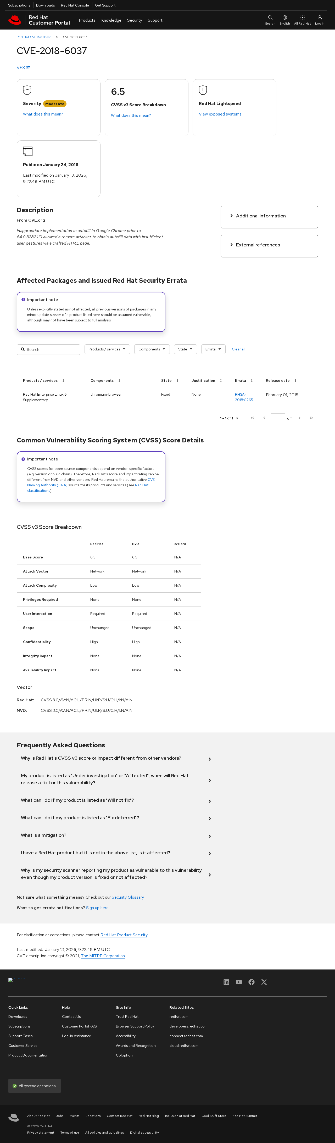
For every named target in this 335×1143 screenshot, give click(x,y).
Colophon (124, 1055)
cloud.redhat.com (184, 1045)
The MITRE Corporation (103, 956)
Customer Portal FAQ (79, 1026)
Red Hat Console (75, 5)
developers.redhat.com (189, 1026)
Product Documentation (28, 1055)
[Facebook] (251, 983)
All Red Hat (302, 23)
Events (74, 1116)
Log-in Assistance (76, 1036)
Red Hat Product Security (123, 935)
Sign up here (97, 907)
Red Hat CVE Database (34, 37)
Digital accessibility (144, 1132)
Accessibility (126, 1036)
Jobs (59, 1116)
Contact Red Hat (119, 1116)
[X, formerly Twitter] (264, 983)
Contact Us (71, 1016)
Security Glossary (128, 897)
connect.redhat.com (186, 1036)
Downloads (45, 5)
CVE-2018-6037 (75, 37)
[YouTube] (239, 983)
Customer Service (22, 1045)
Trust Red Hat (127, 1016)
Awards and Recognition (136, 1045)
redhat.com (179, 1016)
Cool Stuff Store (214, 1116)
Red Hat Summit (244, 1116)
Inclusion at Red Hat (180, 1116)
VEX (21, 67)
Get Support (105, 5)
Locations (93, 1116)
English (285, 23)
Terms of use (69, 1132)
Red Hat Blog (149, 1116)
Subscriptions (19, 5)
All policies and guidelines (104, 1132)
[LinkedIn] (226, 983)
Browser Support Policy (135, 1026)
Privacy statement (40, 1132)
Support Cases (20, 1036)
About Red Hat (38, 1116)
